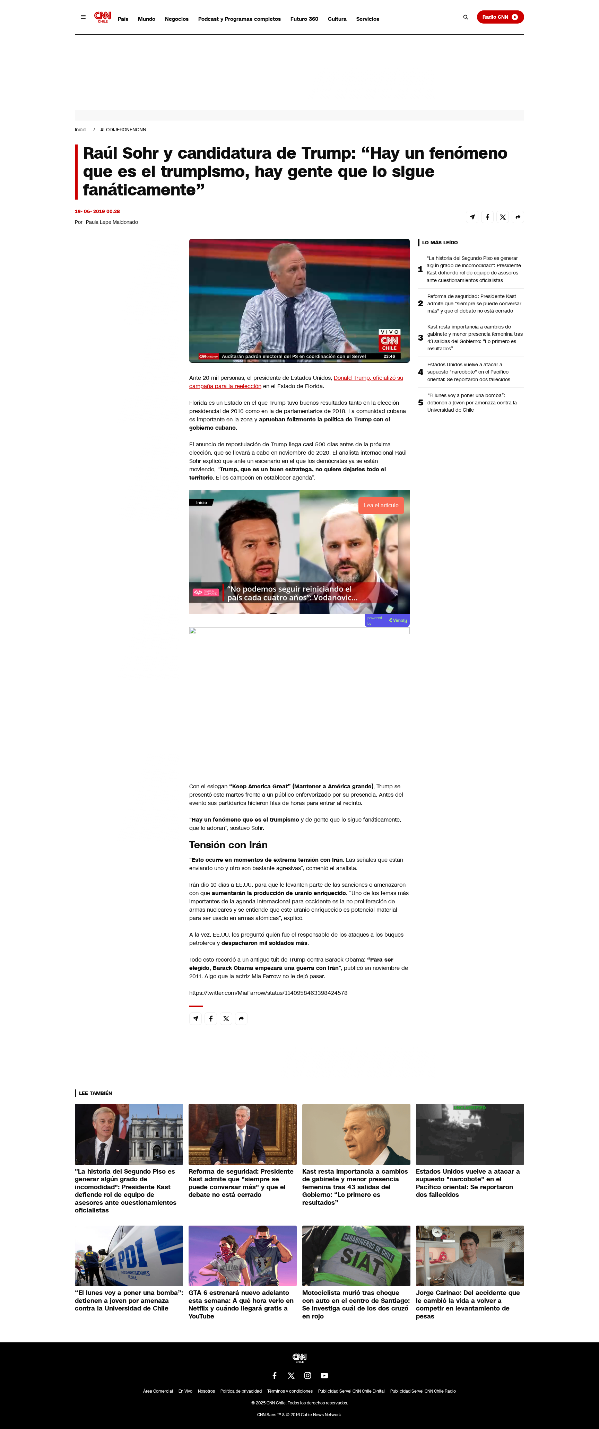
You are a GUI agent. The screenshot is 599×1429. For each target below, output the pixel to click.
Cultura (337, 19)
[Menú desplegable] (83, 17)
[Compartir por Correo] (472, 217)
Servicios (367, 19)
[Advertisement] (127, 636)
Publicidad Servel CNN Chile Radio (423, 1391)
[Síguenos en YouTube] (324, 1375)
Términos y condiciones (290, 1391)
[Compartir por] (518, 217)
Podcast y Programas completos (239, 19)
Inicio (80, 129)
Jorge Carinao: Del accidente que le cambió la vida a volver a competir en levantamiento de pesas (468, 1304)
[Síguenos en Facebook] (274, 1375)
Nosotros (206, 1391)
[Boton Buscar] (466, 17)
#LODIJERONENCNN (123, 129)
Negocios (177, 19)
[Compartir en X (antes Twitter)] (502, 217)
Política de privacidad (241, 1391)
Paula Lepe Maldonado (112, 222)
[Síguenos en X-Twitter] (291, 1375)
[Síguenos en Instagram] (307, 1375)
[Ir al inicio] (102, 17)
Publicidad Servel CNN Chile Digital (351, 1391)
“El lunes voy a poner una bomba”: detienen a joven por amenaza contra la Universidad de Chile (472, 402)
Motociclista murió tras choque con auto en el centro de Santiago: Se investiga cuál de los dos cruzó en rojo (356, 1304)
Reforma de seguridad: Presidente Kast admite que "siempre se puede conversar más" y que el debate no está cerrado (474, 303)
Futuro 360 (304, 19)
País (123, 19)
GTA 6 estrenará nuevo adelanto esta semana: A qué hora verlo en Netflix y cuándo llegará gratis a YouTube (241, 1304)
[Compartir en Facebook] (487, 217)
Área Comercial (158, 1391)
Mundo (146, 19)
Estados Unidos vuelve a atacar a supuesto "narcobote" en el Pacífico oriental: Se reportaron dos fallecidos (468, 372)
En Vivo (185, 1391)
